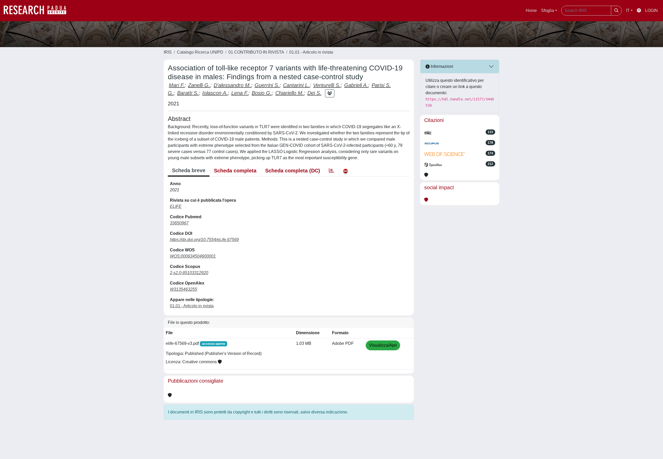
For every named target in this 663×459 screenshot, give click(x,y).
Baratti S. (188, 93)
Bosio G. (262, 93)
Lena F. (239, 93)
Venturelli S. (327, 85)
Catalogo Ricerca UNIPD (200, 52)
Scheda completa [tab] (235, 170)
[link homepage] (37, 10)
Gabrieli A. (356, 85)
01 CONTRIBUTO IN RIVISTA (256, 52)
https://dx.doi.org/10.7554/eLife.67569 (204, 239)
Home (531, 10)
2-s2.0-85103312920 (189, 273)
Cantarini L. (296, 85)
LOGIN (651, 10)
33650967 (179, 223)
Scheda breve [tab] (188, 170)
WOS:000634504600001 (193, 256)
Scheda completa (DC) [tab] (292, 170)
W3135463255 (183, 289)
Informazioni (441, 66)
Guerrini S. (267, 85)
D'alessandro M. (232, 85)
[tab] (331, 170)
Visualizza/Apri (383, 345)
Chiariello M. (289, 93)
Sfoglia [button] (547, 10)
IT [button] (628, 10)
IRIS (168, 52)
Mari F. (176, 85)
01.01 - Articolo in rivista (311, 52)
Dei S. (314, 93)
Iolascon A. (215, 93)
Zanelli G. (199, 85)
